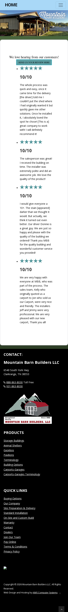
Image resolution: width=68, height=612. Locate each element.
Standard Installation (16, 513)
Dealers (8, 532)
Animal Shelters (13, 445)
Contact (8, 527)
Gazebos (9, 450)
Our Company (12, 503)
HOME (11, 5)
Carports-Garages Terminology (22, 474)
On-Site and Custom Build (19, 517)
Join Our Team (12, 537)
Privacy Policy (12, 551)
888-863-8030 (14, 382)
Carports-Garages (14, 469)
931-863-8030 (14, 386)
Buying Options (13, 498)
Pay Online (10, 542)
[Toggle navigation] (61, 5)
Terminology (11, 460)
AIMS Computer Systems (45, 592)
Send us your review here (34, 62)
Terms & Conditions (15, 546)
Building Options (13, 464)
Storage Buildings (14, 440)
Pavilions (9, 455)
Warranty (9, 522)
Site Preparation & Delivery (19, 508)
